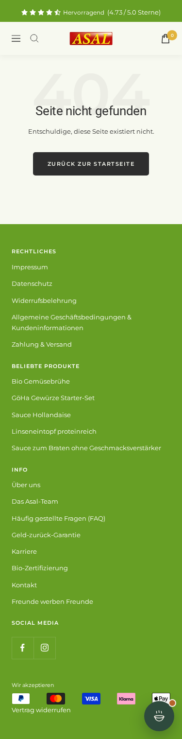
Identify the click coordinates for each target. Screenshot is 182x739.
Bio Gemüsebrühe (41, 381)
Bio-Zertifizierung (40, 568)
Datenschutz (32, 283)
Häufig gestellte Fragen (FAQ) (58, 518)
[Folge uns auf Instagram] (44, 648)
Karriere (24, 551)
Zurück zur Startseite (91, 163)
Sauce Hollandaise (41, 415)
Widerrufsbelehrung (44, 300)
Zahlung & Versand (42, 344)
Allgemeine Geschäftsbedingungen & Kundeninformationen (72, 322)
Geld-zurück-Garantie (46, 535)
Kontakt (24, 585)
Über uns (26, 485)
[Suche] (34, 38)
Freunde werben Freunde (52, 601)
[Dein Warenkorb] (165, 38)
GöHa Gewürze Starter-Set (53, 398)
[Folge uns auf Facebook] (22, 648)
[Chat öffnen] (159, 716)
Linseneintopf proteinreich (54, 431)
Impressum (30, 267)
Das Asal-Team (35, 501)
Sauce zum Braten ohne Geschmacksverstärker (86, 448)
